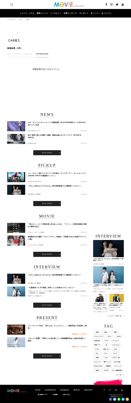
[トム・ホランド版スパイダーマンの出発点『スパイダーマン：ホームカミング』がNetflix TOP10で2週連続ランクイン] (16, 177)
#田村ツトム (31, 296)
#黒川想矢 (111, 310)
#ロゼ (38, 130)
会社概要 (55, 394)
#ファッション (118, 366)
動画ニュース (42, 13)
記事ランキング (70, 13)
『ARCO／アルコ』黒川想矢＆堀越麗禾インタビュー (116, 304)
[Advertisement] (47, 29)
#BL (106, 344)
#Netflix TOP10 (37, 181)
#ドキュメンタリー (33, 232)
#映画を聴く (97, 340)
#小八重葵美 (37, 194)
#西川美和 (30, 194)
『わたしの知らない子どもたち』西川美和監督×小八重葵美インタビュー (54, 186)
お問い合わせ (66, 394)
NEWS (38, 390)
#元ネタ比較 (117, 361)
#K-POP (106, 370)
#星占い (106, 332)
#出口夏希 (40, 245)
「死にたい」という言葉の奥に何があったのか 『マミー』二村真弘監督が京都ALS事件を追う (57, 225)
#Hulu (115, 349)
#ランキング (115, 340)
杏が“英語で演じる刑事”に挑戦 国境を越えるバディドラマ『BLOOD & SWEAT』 (54, 136)
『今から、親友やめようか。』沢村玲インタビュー (100, 304)
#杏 (35, 143)
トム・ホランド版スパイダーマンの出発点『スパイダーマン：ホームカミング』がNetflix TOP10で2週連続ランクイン (57, 174)
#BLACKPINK (32, 130)
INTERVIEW (50, 390)
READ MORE (47, 152)
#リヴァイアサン (32, 245)
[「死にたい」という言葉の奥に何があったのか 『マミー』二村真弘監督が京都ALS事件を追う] (16, 228)
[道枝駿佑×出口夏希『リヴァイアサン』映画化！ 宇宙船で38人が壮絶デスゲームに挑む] (16, 240)
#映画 (97, 332)
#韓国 (97, 357)
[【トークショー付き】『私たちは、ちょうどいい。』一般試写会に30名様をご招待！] (16, 329)
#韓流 (115, 332)
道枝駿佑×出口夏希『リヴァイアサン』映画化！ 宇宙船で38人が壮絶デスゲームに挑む (57, 238)
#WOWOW (31, 143)
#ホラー (110, 336)
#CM (106, 357)
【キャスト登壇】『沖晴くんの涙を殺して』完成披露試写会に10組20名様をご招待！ (56, 339)
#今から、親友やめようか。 (99, 311)
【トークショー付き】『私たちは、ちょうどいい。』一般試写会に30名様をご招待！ (57, 327)
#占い (97, 353)
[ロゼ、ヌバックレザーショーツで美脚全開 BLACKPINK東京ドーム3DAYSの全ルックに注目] (16, 126)
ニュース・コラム (27, 13)
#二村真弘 (41, 232)
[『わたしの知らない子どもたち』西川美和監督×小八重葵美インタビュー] (16, 190)
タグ (20, 19)
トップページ (11, 19)
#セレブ (115, 353)
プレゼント (83, 13)
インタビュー (55, 13)
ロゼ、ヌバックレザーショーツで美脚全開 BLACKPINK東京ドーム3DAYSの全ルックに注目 (57, 124)
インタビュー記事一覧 (114, 316)
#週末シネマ (106, 349)
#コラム (97, 349)
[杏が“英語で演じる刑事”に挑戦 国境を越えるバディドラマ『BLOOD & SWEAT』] (16, 139)
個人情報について (43, 394)
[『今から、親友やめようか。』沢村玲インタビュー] (100, 298)
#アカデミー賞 (116, 357)
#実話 (97, 370)
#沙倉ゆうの (38, 296)
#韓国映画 (108, 366)
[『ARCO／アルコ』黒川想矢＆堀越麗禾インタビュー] (116, 298)
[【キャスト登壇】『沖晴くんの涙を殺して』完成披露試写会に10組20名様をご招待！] (16, 342)
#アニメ (106, 353)
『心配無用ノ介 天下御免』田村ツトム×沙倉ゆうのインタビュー (51, 287)
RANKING (64, 390)
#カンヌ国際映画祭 (117, 370)
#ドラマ (106, 340)
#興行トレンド (107, 361)
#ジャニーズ (97, 361)
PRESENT (88, 390)
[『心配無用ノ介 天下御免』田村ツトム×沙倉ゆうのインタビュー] (16, 291)
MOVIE (76, 390)
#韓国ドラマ (97, 344)
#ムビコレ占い (116, 344)
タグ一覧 (118, 375)
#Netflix (30, 181)
